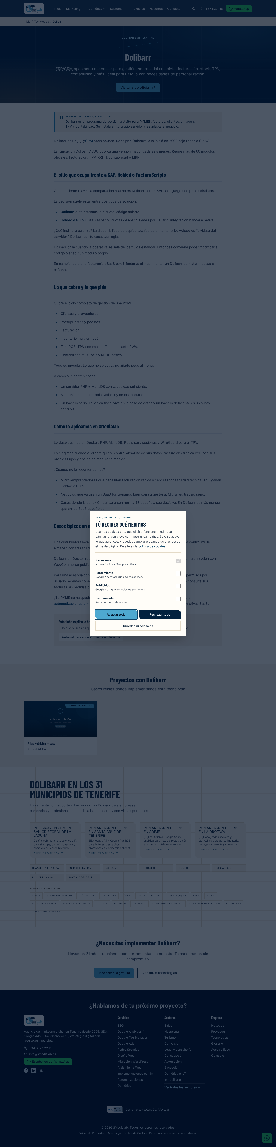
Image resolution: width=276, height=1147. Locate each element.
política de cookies (151, 546)
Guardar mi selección (138, 626)
